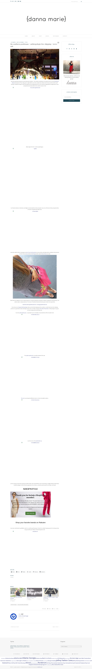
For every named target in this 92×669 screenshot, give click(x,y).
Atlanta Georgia (29, 658)
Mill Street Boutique (21, 663)
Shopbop (82, 663)
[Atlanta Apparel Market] (34, 592)
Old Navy (49, 663)
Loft (91, 660)
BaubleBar (53, 658)
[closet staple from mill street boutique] (18, 592)
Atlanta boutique (9, 658)
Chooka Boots (87, 658)
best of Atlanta (20, 645)
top (26, 253)
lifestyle (11, 646)
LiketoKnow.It (26, 645)
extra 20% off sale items (44, 308)
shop (40, 36)
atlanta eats (18, 658)
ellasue (37, 660)
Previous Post (15, 626)
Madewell (5, 663)
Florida (41, 660)
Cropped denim (13, 660)
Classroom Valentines (5, 660)
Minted (28, 663)
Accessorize (3, 658)
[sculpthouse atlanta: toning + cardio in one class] (51, 592)
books (47, 36)
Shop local (87, 663)
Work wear (60, 664)
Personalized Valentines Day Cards (59, 663)
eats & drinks (20, 42)
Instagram (56, 36)
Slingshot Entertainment (35, 664)
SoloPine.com (39, 667)
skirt (32, 253)
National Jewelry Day (34, 663)
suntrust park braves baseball (20, 646)
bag (34, 253)
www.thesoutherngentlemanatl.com (29, 304)
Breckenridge (74, 658)
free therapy (45, 660)
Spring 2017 (44, 664)
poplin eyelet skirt (29, 355)
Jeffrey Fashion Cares (64, 660)
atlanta (13, 42)
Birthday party (61, 658)
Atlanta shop (39, 658)
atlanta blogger (13, 645)
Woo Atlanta (55, 664)
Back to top (77, 667)
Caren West (81, 658)
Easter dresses (33, 660)
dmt (22, 614)
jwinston (82, 660)
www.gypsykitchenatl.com (42, 304)
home (26, 36)
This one (22, 398)
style (26, 42)
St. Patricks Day (49, 664)
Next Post (56, 626)
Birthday (56, 658)
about (33, 36)
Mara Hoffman (12, 663)
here (42, 253)
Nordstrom (42, 663)
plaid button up (39, 440)
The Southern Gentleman (23, 604)
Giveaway (54, 660)
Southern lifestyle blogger (23, 616)
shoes (45, 253)
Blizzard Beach (67, 658)
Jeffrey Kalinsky (76, 660)
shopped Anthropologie (22, 307)
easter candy (29, 660)
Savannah (77, 663)
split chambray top (22, 312)
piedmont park (71, 663)
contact (65, 36)
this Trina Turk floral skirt (31, 252)
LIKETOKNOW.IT (87, 660)
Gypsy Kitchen (13, 604)
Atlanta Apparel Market (31, 597)
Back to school (46, 658)
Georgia (49, 660)
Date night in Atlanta (21, 660)
